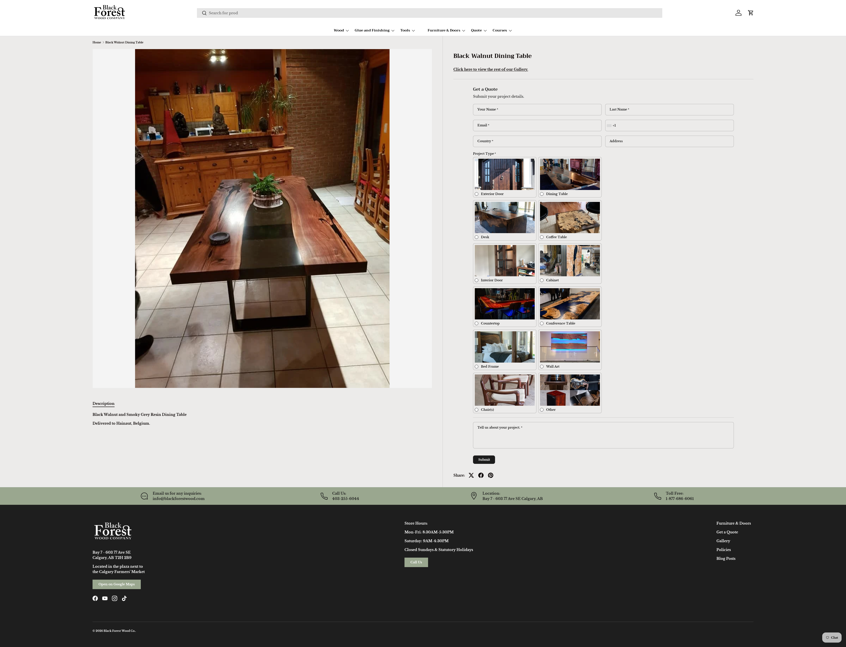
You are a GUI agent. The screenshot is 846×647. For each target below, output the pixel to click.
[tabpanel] (262, 419)
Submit (484, 460)
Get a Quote (727, 532)
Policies (723, 549)
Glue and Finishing (372, 30)
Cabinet (552, 280)
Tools (405, 30)
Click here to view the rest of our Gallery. (490, 69)
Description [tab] (104, 403)
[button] (751, 13)
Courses (500, 30)
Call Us (416, 562)
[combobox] (429, 13)
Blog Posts (725, 558)
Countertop (490, 323)
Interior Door (492, 280)
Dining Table (557, 194)
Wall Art (552, 367)
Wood (339, 30)
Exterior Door (492, 194)
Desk (485, 237)
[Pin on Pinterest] (490, 475)
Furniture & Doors (444, 30)
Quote (476, 30)
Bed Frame (490, 367)
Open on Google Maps (116, 584)
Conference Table (560, 323)
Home (97, 42)
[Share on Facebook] (481, 475)
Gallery (723, 541)
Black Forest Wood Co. (119, 630)
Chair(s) (487, 410)
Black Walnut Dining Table (124, 42)
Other (551, 410)
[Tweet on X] (471, 475)
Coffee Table (556, 237)
